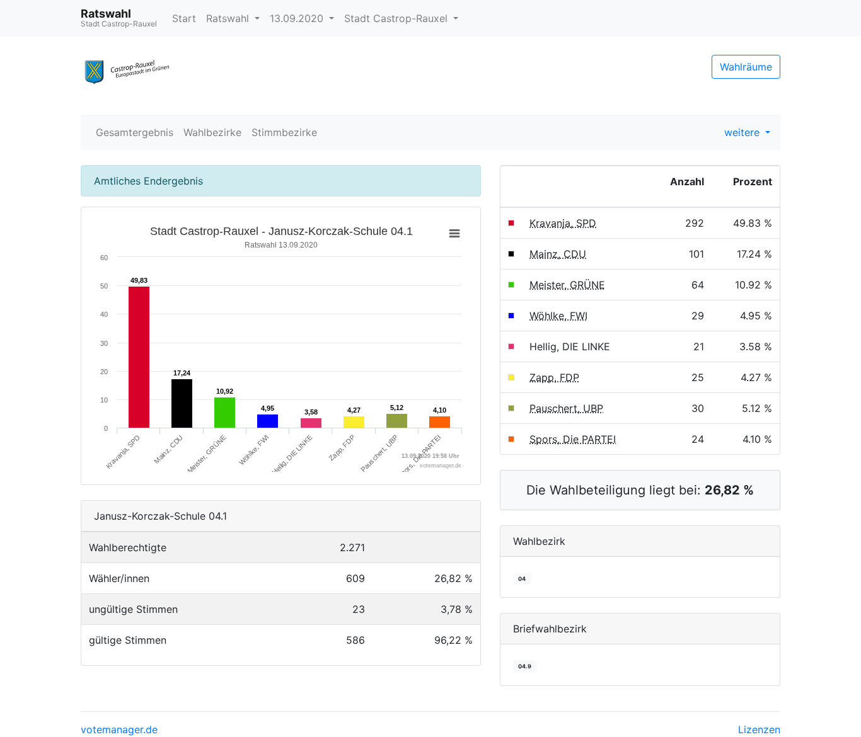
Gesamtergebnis (134, 132)
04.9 (524, 666)
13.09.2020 (298, 18)
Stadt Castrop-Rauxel (397, 18)
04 (522, 578)
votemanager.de (119, 729)
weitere (743, 132)
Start (184, 18)
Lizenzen (759, 729)
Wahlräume (746, 66)
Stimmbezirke (284, 132)
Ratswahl (229, 18)
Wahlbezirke (212, 132)
